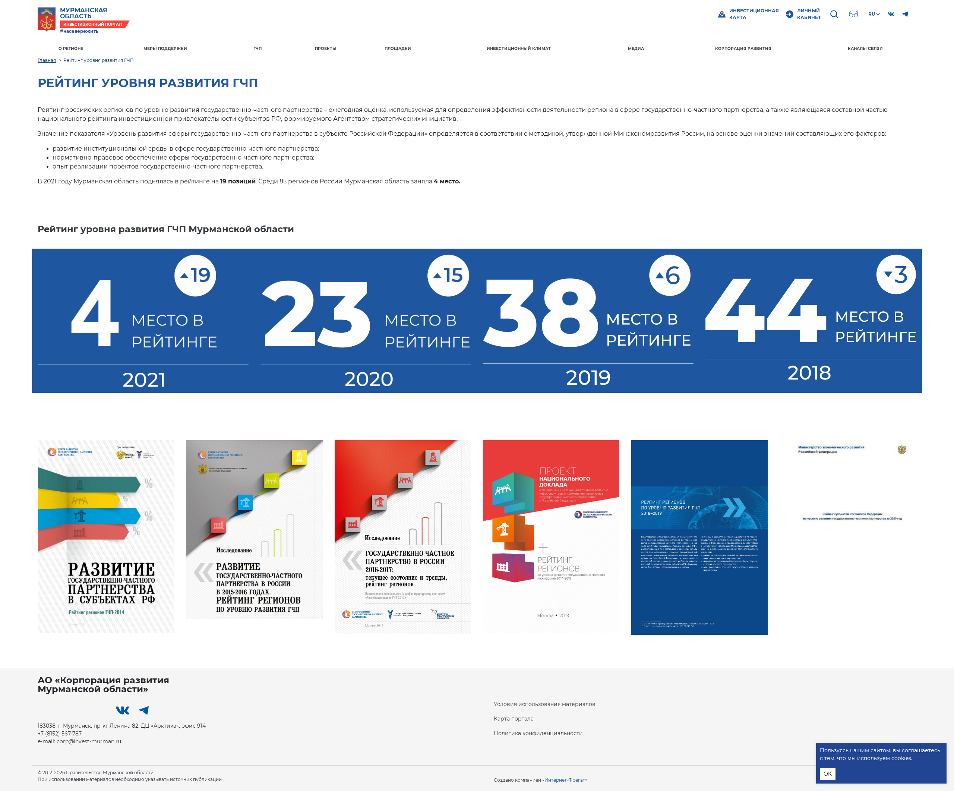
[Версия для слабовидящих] (854, 14)
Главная (47, 60)
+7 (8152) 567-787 (60, 733)
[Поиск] (835, 14)
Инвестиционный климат (519, 48)
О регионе (71, 48)
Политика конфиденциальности (538, 733)
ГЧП (257, 48)
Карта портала (514, 718)
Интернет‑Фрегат (564, 780)
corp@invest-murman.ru (89, 741)
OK (828, 773)
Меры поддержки (165, 48)
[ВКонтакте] (891, 14)
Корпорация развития (743, 48)
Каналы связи (865, 48)
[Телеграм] (905, 14)
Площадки (398, 48)
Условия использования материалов (545, 704)
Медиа (636, 48)
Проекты (326, 48)
